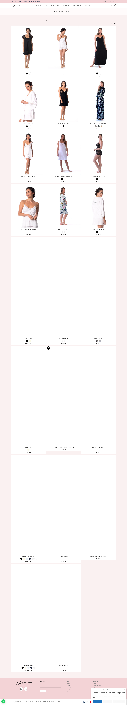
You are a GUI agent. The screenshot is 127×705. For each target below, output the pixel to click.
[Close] (89, 328)
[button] (124, 690)
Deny (107, 701)
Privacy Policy (56, 368)
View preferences (118, 701)
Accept (97, 701)
